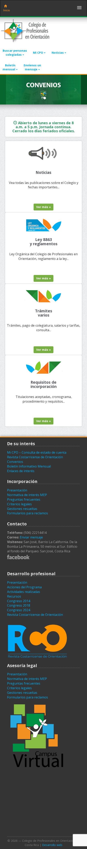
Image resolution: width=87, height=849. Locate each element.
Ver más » (43, 207)
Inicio (6, 10)
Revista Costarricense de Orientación (35, 457)
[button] (11, 90)
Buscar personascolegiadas (15, 52)
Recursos (14, 596)
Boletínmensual (9, 67)
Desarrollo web (52, 845)
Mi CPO (38, 52)
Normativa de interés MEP (27, 495)
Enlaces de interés (20, 471)
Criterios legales (19, 504)
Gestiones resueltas (22, 509)
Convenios (15, 461)
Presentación (17, 490)
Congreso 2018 (18, 605)
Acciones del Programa (24, 587)
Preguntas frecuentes (23, 499)
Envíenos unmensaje (32, 67)
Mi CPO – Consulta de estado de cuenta (36, 452)
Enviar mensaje (31, 537)
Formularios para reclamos (27, 513)
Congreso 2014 (18, 601)
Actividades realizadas (23, 592)
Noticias (58, 52)
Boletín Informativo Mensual (29, 466)
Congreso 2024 (18, 610)
